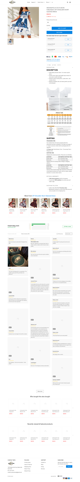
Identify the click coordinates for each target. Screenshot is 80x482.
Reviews (43, 475)
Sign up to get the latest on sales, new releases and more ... (65, 469)
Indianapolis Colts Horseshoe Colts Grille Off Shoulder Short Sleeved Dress (45, 424)
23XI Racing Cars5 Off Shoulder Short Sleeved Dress (56, 210)
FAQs (42, 471)
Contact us (43, 469)
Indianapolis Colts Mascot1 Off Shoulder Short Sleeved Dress (23, 424)
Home (28, 2)
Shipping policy (27, 473)
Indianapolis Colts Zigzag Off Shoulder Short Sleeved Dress (12, 424)
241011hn (54, 59)
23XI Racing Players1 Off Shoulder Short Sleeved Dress (45, 210)
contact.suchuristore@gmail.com (15, 478)
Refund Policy (27, 477)
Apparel (33, 2)
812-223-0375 (11, 477)
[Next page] (73, 207)
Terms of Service (28, 471)
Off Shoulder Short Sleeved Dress (44, 196)
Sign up (69, 472)
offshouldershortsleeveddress (53, 60)
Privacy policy (27, 469)
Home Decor (40, 2)
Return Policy (27, 475)
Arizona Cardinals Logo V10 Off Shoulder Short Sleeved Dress (23, 210)
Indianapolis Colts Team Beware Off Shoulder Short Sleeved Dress (55, 424)
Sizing (42, 473)
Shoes (47, 2)
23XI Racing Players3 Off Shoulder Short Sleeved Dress (12, 210)
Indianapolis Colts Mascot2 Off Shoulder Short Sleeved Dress (34, 424)
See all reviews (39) (11, 227)
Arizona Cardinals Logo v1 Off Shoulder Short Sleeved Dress (34, 210)
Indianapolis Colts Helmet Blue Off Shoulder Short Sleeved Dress (66, 424)
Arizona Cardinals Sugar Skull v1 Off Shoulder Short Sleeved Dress (66, 210)
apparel (58, 59)
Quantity (48, 25)
